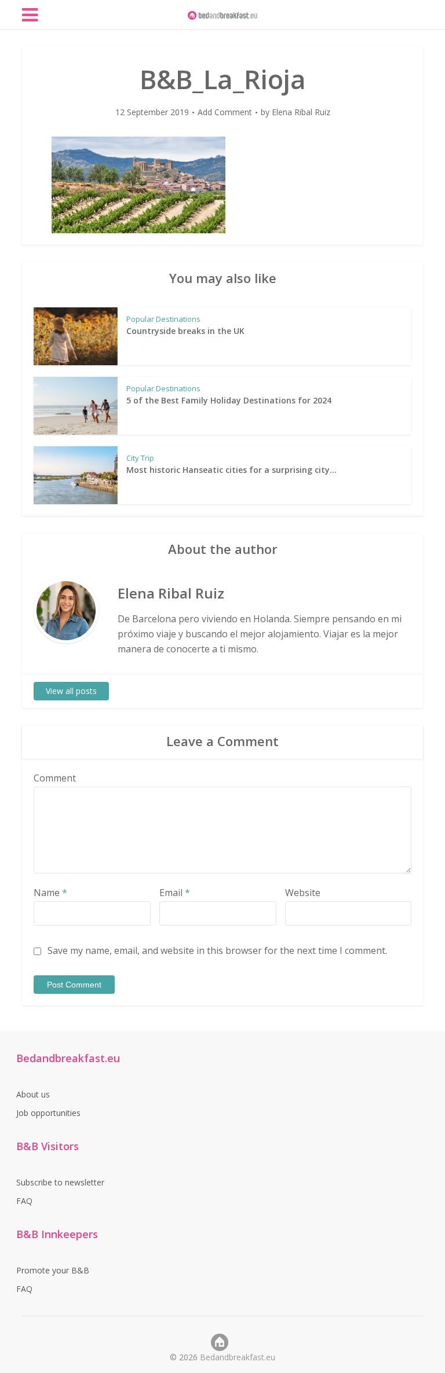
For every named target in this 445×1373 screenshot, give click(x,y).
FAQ (24, 1200)
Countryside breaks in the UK (185, 330)
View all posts (71, 690)
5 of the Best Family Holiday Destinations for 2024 (228, 400)
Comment (55, 778)
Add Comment (225, 112)
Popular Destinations (163, 319)
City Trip (140, 458)
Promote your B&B (52, 1270)
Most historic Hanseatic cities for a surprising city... (231, 469)
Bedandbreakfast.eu (237, 1357)
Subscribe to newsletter (60, 1182)
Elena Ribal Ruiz (301, 112)
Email (174, 892)
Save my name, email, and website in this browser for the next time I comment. (217, 950)
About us (33, 1094)
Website (302, 892)
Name (50, 892)
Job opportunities (48, 1112)
